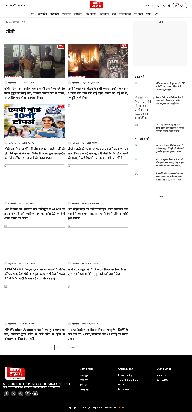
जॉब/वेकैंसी (91, 14)
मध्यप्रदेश (54, 14)
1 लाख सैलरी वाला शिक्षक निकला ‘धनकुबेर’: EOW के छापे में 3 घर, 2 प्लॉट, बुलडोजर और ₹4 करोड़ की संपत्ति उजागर (98, 334)
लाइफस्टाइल (125, 14)
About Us (161, 375)
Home (8, 22)
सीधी (23, 22)
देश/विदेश (42, 14)
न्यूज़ (84, 380)
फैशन (148, 14)
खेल (114, 14)
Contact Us (162, 380)
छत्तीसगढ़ (66, 14)
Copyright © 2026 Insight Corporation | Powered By (96, 407)
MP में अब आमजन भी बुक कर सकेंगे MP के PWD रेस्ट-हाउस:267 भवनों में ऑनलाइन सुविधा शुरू (170, 86)
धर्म (156, 14)
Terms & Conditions (128, 380)
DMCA (121, 384)
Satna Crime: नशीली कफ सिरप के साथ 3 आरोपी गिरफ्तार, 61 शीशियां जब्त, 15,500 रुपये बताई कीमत (169, 100)
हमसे (179, 6)
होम (32, 14)
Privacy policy (125, 375)
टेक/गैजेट (138, 14)
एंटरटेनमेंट (104, 14)
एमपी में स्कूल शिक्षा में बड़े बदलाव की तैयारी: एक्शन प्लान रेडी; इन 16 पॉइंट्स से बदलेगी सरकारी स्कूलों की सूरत (170, 128)
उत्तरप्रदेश (78, 14)
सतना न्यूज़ (84, 375)
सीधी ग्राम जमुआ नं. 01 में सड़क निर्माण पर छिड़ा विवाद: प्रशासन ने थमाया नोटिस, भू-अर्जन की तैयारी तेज (98, 272)
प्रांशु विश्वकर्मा (12, 83)
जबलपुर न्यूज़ (84, 389)
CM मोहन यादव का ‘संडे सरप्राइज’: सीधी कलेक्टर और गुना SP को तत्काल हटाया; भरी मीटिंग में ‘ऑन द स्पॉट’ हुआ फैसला (98, 213)
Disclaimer (123, 389)
